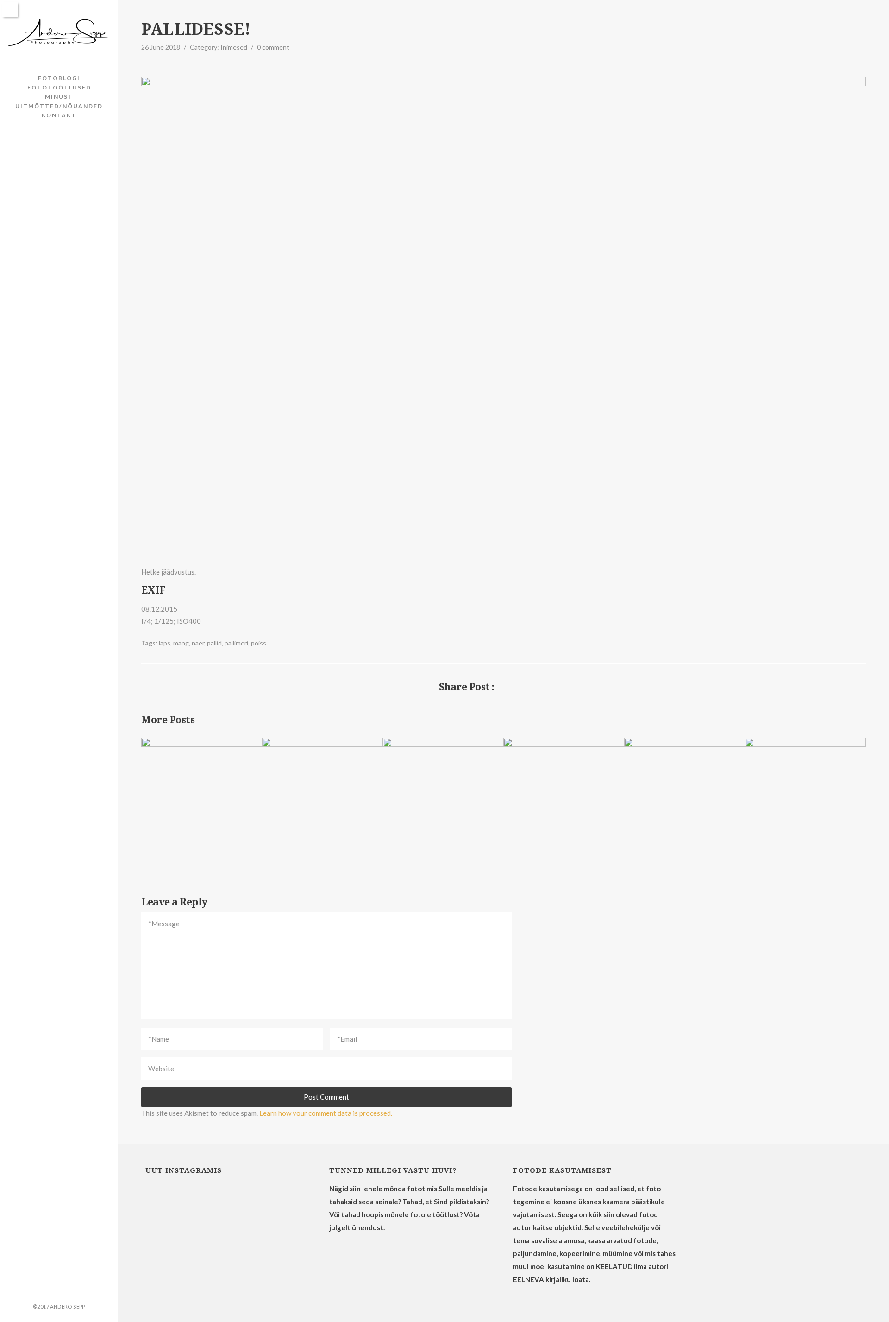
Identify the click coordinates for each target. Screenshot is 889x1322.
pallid (214, 643)
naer (198, 643)
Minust (59, 96)
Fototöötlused (59, 87)
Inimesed (233, 47)
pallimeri (236, 643)
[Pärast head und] (147, 687)
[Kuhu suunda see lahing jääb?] (860, 687)
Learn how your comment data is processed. (325, 1113)
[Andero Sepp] (59, 33)
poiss (258, 643)
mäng (181, 643)
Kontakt (59, 115)
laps (164, 643)
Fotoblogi (59, 78)
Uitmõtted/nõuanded (59, 105)
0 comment (273, 47)
